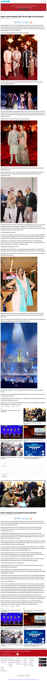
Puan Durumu (18, 662)
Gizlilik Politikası (19, 679)
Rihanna (13, 406)
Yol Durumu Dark (4, 660)
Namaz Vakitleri (19, 660)
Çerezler (23, 679)
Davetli (2, 406)
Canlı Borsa (18, 658)
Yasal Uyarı (36, 679)
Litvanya (12, 606)
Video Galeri (31, 660)
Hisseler (25, 662)
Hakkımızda (11, 679)
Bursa (6, 606)
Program (17, 606)
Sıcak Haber (31, 665)
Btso (2, 606)
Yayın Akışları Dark (11, 660)
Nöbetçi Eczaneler (12, 662)
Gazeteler (31, 664)
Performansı (8, 406)
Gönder (4, 476)
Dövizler (25, 660)
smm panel (10, 665)
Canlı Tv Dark (10, 658)
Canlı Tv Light (3, 662)
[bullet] (18, 476)
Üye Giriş (2, 667)
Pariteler (25, 665)
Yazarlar (31, 662)
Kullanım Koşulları (31, 679)
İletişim (14, 679)
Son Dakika (10, 664)
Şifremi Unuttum (4, 670)
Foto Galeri (31, 658)
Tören (18, 406)
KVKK (27, 679)
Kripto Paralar (26, 664)
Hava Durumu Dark (4, 658)
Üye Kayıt (2, 669)
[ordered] (16, 476)
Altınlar (25, 658)
